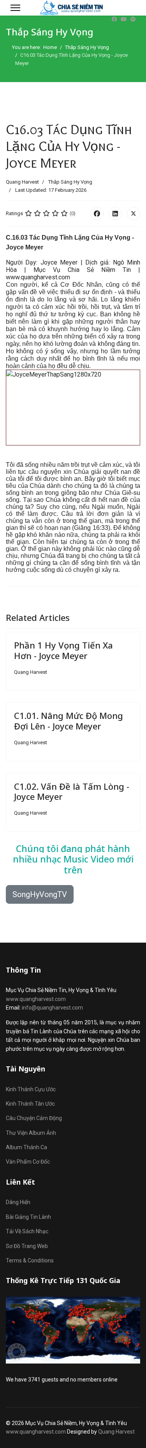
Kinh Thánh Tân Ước (30, 1104)
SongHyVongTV (39, 894)
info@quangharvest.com (52, 1007)
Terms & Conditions (30, 1260)
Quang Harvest (116, 1432)
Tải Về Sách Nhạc (27, 1231)
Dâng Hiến (18, 1202)
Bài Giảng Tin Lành (28, 1217)
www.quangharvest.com (36, 999)
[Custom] (132, 19)
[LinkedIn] (115, 213)
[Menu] (15, 8)
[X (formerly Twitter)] (133, 213)
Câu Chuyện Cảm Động (34, 1118)
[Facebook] (114, 19)
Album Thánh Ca (26, 1147)
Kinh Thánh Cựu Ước (31, 1089)
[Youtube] (124, 19)
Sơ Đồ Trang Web (27, 1246)
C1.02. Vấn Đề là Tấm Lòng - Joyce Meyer (71, 791)
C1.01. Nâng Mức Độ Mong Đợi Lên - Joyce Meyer (68, 720)
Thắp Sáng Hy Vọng (70, 182)
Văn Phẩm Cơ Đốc (28, 1162)
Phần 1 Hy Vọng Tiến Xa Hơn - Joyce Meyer (63, 650)
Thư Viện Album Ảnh (31, 1133)
